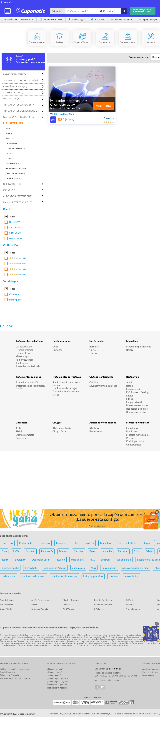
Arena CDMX (6, 609)
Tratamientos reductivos (29, 341)
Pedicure (131, 438)
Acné (129, 382)
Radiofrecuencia (24, 359)
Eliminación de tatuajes (64, 388)
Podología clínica (135, 441)
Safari (137, 551)
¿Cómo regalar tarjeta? (57, 681)
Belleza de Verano (124, 19)
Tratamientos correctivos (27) (21, 111)
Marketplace (15, 299)
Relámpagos (78, 19)
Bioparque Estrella (39, 609)
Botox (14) (9, 138)
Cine (4, 551)
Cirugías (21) (10, 190)
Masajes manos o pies (138, 434)
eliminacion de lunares (33, 576)
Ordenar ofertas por (138, 57)
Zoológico (20, 559)
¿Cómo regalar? (54, 675)
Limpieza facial (134, 402)
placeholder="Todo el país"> (112, 11)
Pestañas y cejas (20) (15, 86)
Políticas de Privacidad (10, 675)
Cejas (55, 346)
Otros (55, 394)
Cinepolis (45, 543)
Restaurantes (26, 543)
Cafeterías (7, 543)
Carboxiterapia (24, 346)
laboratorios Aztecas (55, 567)
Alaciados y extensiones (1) (19, 196)
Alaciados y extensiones (102, 422)
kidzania (60, 559)
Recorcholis (31, 567)
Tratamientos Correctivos (66, 391)
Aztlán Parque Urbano (41, 600)
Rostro (130, 349)
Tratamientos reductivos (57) (20, 80)
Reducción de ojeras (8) (15, 173)
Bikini (19, 431)
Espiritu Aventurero (103, 600)
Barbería (94, 346)
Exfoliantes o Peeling (137, 392)
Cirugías (57, 422)
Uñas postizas (133, 444)
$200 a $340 (15, 227)
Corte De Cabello (127, 543)
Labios (129, 395)
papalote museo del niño (135, 567)
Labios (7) (9, 153)
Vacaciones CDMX (52, 19)
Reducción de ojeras (137, 408)
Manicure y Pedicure (138, 422)
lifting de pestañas (93, 576)
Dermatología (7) (12, 143)
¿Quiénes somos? (54, 669)
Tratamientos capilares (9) (18, 104)
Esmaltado (132, 428)
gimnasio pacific (10, 567)
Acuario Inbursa (7, 600)
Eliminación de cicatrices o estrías (66, 383)
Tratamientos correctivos (66, 376)
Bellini (34, 604)
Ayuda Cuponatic (7, 672)
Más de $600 (15, 238)
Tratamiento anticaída (27, 382)
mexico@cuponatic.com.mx (107, 680)
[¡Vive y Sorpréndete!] (31, 11)
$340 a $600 (15, 233)
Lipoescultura (23, 353)
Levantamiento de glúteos (103, 385)
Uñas (75, 543)
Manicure (131, 431)
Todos (7, 128)
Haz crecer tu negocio (57, 688)
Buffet (16, 551)
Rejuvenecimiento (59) (14, 178)
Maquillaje (132, 341)
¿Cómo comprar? (54, 672)
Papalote (130, 604)
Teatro (93, 551)
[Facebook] (97, 687)
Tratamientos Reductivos (29, 366)
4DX (92, 559)
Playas (146, 543)
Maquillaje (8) (11, 98)
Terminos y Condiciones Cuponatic (15, 678)
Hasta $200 (14, 222)
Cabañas (78, 551)
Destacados (27, 19)
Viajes (149, 551)
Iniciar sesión (148, 675)
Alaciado (94, 428)
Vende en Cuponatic (151, 669)
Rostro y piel (133, 376)
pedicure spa (8, 576)
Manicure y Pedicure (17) (17, 202)
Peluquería (47, 551)
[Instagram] (102, 687)
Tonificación (22, 363)
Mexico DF (8, 2)
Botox (129, 385)
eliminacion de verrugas (64, 576)
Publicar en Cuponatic (57, 685)
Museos (63, 551)
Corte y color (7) (13, 92)
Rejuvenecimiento (136, 412)
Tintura (93, 353)
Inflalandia (99, 609)
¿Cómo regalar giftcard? (57, 678)
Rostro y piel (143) (13, 123)
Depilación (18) (12, 184)
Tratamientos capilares (28, 376)
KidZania (130, 600)
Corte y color (96, 341)
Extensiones (95, 431)
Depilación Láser (41, 559)
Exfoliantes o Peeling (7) (15, 148)
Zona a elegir (22, 438)
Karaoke (107, 551)
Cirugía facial (59, 431)
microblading (132, 576)
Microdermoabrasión (137, 405)
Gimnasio (61, 543)
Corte (92, 349)
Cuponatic (14, 294)
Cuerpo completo (25, 434)
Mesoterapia (22, 356)
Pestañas (57, 349)
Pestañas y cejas (61, 341)
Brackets (89, 543)
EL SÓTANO (68, 609)
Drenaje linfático (24, 349)
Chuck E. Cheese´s (71, 600)
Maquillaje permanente (138, 346)
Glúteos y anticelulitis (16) (19, 117)
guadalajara (77, 559)
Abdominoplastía (61, 428)
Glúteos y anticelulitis (101, 376)
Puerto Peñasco (133, 609)
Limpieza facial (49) (13, 163)
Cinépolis (67, 604)
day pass (113, 576)
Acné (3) (8, 133)
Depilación (22, 422)
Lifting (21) (9, 158)
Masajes (30, 551)
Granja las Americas (103, 604)
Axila (18, 428)
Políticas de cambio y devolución (14, 669)
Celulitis (93, 382)
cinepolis (105, 559)
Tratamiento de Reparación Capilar (30, 387)
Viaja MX (100, 19)
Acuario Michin (6, 604)
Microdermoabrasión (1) (15, 168)
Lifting (129, 398)
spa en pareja (124, 559)
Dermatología (133, 389)
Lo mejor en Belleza (15, 74)
